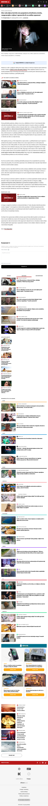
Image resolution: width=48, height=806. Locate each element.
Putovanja (29, 5)
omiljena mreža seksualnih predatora (18, 69)
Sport (10, 5)
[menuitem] (43, 2)
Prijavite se (24, 266)
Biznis (42, 5)
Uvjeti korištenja (24, 791)
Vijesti (4, 5)
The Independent (8, 228)
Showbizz (15, 5)
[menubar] (43, 2)
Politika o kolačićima (24, 795)
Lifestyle (22, 5)
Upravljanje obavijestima (25, 799)
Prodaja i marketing (24, 789)
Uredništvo (24, 787)
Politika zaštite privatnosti (24, 793)
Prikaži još (11, 755)
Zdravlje (35, 5)
